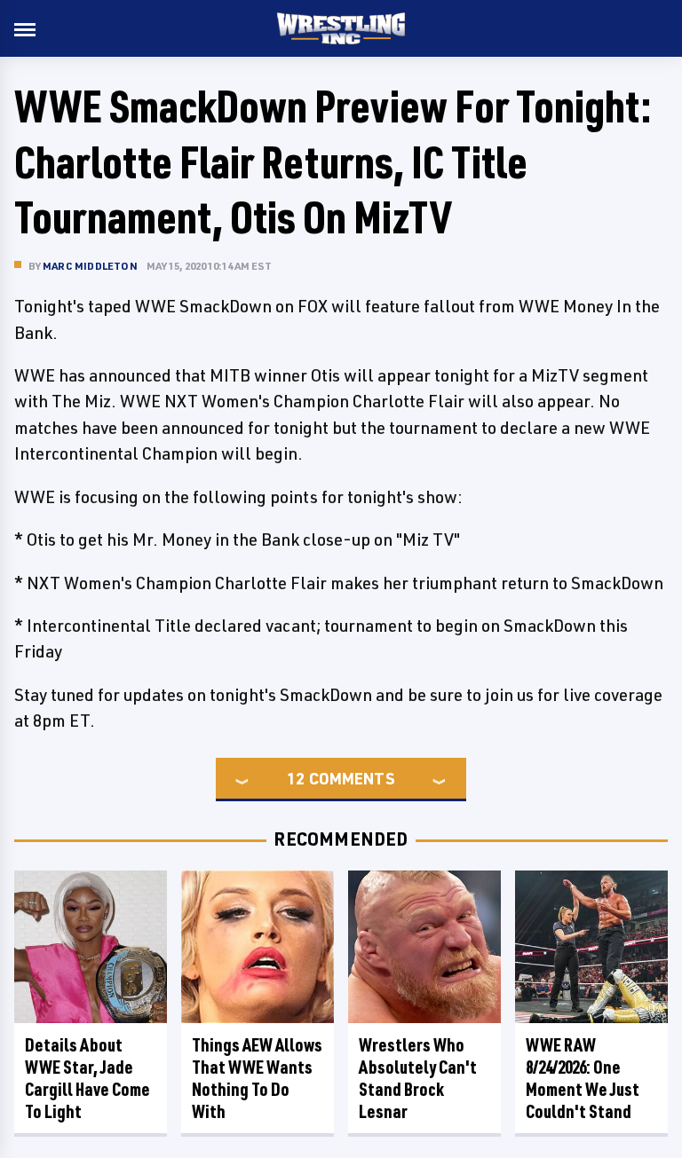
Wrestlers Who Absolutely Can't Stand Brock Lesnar (418, 1078)
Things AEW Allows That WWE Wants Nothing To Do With (257, 1078)
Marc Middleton (90, 265)
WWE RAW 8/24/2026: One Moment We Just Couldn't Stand (582, 1078)
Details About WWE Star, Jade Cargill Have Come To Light (87, 1078)
